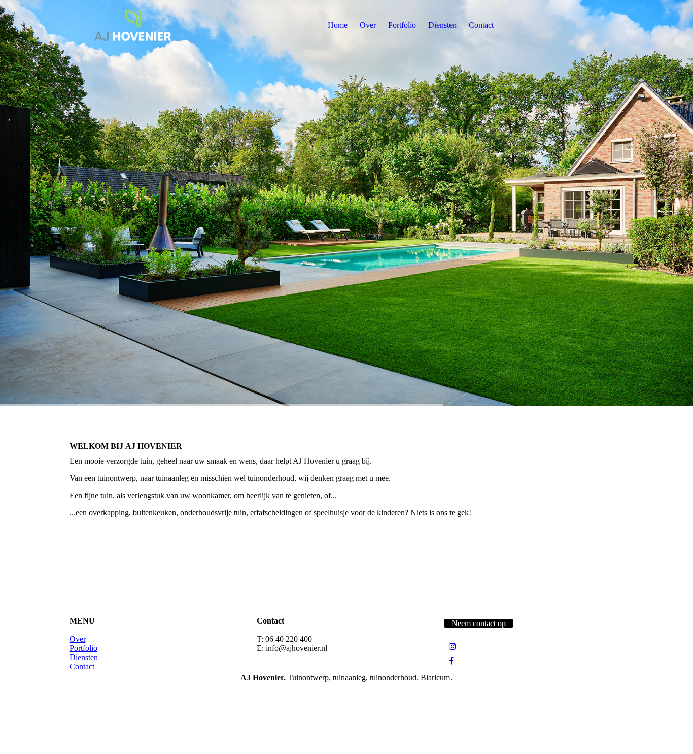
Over (368, 25)
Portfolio (402, 25)
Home (338, 25)
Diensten (442, 25)
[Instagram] (452, 646)
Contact (481, 25)
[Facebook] (451, 661)
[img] (133, 25)
